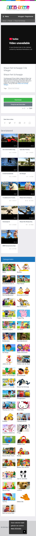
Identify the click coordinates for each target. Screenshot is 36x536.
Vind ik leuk (18, 100)
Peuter (10, 21)
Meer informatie (16, 528)
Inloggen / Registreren (25, 16)
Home (4, 21)
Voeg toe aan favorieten (18, 104)
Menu (7, 16)
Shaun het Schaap (19, 21)
